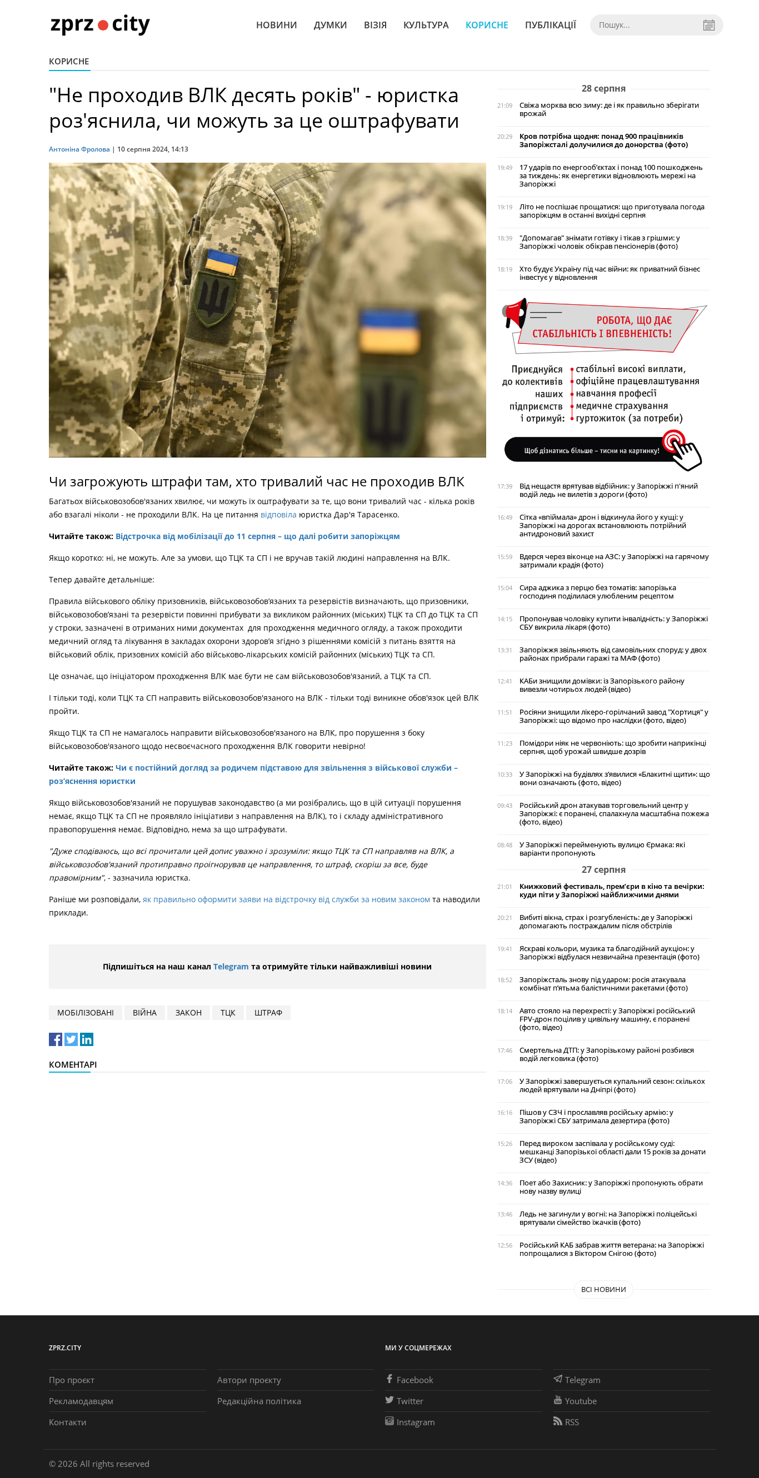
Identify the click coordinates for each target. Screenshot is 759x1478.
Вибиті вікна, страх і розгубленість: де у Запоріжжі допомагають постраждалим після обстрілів (606, 921)
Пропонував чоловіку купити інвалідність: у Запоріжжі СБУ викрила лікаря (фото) (614, 623)
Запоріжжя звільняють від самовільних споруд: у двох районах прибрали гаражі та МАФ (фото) (613, 654)
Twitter (410, 1400)
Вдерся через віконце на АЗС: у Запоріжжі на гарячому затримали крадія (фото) (614, 560)
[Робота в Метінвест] (603, 384)
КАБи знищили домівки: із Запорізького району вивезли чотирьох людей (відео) (602, 685)
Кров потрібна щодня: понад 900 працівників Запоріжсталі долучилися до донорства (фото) (604, 140)
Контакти (68, 1421)
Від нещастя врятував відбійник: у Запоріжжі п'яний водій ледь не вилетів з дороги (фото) (609, 490)
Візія (375, 25)
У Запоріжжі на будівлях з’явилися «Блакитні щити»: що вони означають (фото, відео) (615, 778)
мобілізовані (85, 1012)
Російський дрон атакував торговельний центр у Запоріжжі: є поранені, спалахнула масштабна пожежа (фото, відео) (614, 813)
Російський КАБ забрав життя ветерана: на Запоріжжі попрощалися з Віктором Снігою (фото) (612, 1249)
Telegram (231, 966)
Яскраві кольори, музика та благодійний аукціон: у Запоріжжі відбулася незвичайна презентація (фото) (610, 952)
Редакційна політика (259, 1400)
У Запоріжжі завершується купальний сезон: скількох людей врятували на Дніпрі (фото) (612, 1085)
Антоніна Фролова (79, 149)
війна (145, 1012)
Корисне (487, 25)
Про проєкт (71, 1379)
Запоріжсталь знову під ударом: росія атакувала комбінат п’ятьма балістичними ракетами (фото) (604, 984)
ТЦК (228, 1012)
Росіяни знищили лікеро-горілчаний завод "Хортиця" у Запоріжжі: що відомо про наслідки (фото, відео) (614, 716)
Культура (426, 25)
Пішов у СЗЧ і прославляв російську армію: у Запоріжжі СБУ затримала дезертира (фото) (596, 1116)
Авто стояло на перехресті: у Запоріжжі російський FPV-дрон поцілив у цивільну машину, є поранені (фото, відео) (607, 1019)
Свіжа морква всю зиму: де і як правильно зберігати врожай (609, 109)
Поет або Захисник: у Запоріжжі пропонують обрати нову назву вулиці (611, 1187)
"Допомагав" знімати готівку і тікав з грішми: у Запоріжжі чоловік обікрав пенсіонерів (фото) (600, 242)
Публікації (550, 25)
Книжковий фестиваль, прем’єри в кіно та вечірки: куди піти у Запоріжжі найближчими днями (612, 890)
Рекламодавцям (81, 1400)
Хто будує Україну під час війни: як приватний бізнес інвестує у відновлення (610, 273)
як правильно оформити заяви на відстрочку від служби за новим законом (287, 899)
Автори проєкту (249, 1379)
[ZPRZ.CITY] (100, 25)
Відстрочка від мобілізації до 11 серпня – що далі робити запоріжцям (258, 536)
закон (189, 1012)
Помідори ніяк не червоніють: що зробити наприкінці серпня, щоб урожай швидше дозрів (613, 747)
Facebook (415, 1379)
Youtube (581, 1400)
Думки (330, 25)
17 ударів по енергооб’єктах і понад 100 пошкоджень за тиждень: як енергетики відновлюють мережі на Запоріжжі (611, 175)
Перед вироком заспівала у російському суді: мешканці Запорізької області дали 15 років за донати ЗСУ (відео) (613, 1151)
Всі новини (603, 1289)
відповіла (279, 514)
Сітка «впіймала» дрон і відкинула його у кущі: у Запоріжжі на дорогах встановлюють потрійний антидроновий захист (603, 525)
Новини (276, 25)
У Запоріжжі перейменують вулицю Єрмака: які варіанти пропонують (602, 849)
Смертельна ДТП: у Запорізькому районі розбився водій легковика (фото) (607, 1054)
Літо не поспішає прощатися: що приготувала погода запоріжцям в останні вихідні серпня (612, 211)
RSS (572, 1421)
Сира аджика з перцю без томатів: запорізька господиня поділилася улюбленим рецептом (598, 592)
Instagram (416, 1421)
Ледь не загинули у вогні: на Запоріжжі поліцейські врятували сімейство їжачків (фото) (608, 1218)
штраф (268, 1012)
